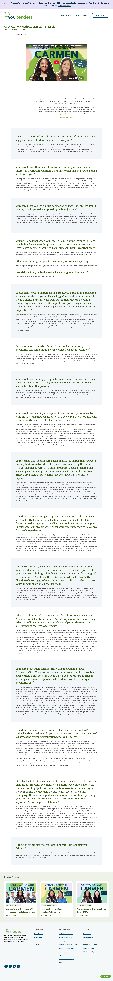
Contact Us (37, 944)
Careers (85, 941)
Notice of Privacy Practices (90, 944)
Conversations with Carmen (17, 29)
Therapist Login (100, 15)
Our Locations (87, 934)
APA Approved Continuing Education (68, 944)
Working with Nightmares (99, 3)
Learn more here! (64, 5)
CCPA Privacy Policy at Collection (92, 952)
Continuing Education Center (66, 948)
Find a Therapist (38, 934)
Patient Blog (37, 941)
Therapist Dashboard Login (66, 959)
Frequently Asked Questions (66, 941)
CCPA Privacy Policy (88, 948)
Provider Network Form (65, 937)
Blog (60, 955)
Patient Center (38, 937)
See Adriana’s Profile (66, 118)
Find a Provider (65, 15)
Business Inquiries (63, 952)
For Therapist (81, 15)
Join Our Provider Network (66, 934)
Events (61, 962)
